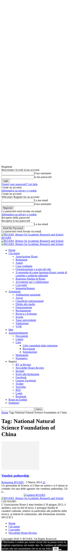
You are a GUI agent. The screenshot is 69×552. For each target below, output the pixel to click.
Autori (19, 262)
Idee (10, 329)
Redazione (21, 259)
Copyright (21, 285)
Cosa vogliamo (24, 266)
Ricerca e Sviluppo (26, 313)
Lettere (19, 339)
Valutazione (22, 323)
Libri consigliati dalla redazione (40, 345)
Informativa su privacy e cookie (19, 190)
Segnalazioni (30, 351)
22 (43, 482)
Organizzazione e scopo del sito (33, 269)
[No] (60, 549)
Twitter (20, 383)
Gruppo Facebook (26, 380)
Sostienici (13, 402)
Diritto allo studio (25, 304)
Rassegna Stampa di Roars (30, 278)
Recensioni (29, 348)
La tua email (41, 200)
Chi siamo (14, 253)
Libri (18, 342)
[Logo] (32, 240)
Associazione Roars (27, 256)
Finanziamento (24, 307)
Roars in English (17, 399)
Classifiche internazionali (30, 301)
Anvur (19, 297)
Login (19, 393)
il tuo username (42, 173)
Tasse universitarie (26, 320)
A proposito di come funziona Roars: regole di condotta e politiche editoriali (41, 274)
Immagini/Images (25, 288)
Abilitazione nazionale (28, 294)
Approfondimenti (18, 332)
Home (11, 250)
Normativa (21, 358)
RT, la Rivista (23, 364)
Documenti (22, 335)
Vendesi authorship (15, 475)
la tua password (42, 176)
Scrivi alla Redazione (27, 374)
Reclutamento (23, 310)
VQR (19, 326)
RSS (18, 390)
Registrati (21, 396)
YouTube (21, 386)
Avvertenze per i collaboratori (32, 281)
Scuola (19, 316)
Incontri (20, 370)
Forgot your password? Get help (19, 184)
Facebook (21, 377)
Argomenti (14, 291)
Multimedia (22, 355)
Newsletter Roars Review (30, 367)
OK (55, 548)
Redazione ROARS (12, 482)
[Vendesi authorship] (20, 468)
